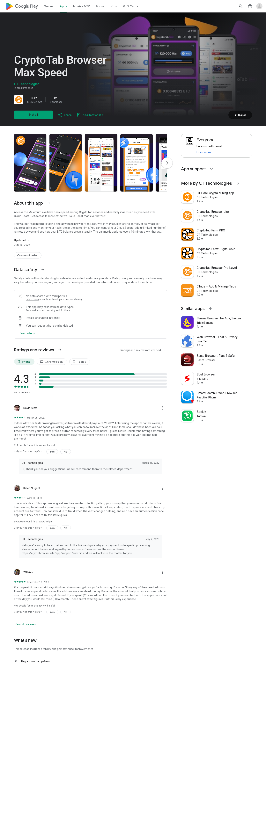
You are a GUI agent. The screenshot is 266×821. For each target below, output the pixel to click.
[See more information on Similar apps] (210, 308)
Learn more (32, 299)
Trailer (239, 115)
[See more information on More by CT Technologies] (237, 183)
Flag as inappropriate (32, 661)
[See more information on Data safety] (43, 269)
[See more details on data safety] (27, 333)
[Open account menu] (259, 6)
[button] (30, 163)
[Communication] (27, 255)
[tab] (49, 6)
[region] (68, 99)
